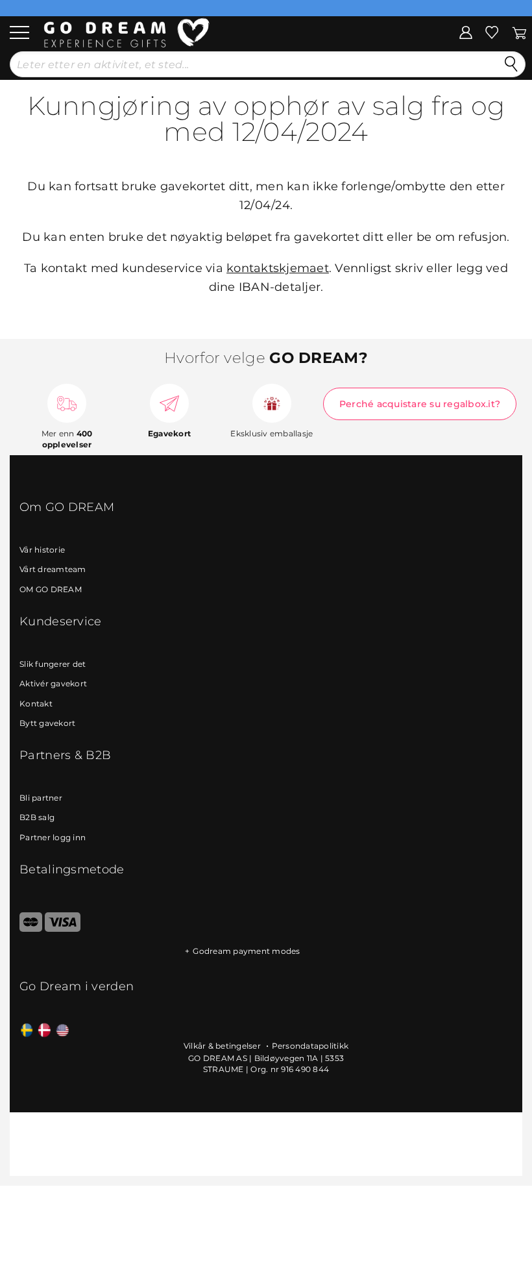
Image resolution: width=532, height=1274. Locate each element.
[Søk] (511, 64)
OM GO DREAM (50, 589)
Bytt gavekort (47, 723)
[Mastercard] (30, 929)
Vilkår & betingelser (223, 1046)
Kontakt (36, 703)
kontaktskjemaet (277, 268)
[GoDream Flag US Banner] (62, 1031)
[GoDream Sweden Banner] (26, 1031)
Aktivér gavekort (53, 683)
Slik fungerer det (52, 664)
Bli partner (40, 798)
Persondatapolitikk (310, 1046)
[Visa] (62, 929)
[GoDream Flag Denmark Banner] (44, 1031)
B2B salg (36, 817)
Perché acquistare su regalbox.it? (419, 404)
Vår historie (42, 550)
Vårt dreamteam (52, 569)
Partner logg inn (52, 837)
